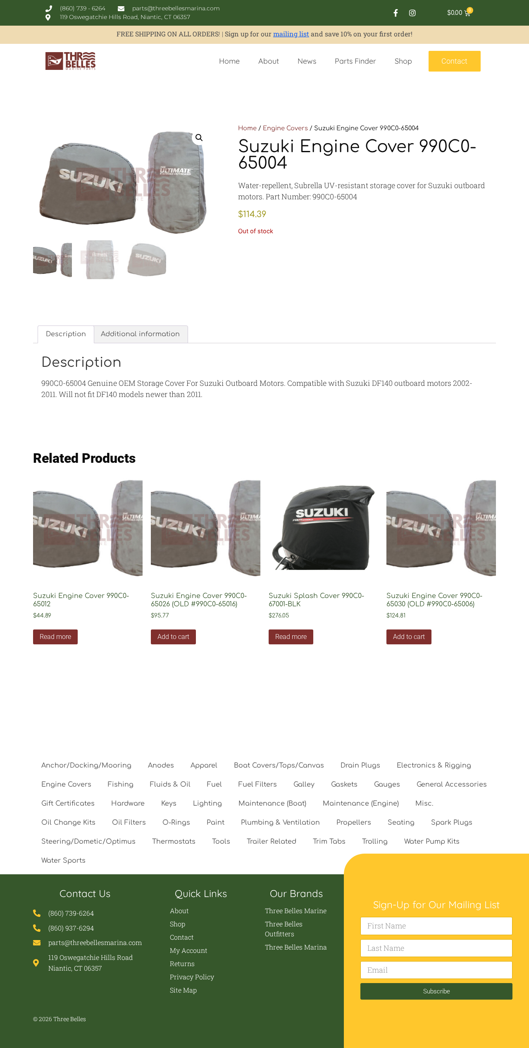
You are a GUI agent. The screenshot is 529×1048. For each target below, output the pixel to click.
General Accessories (452, 784)
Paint (215, 822)
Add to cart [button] (173, 637)
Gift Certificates (68, 803)
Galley (304, 784)
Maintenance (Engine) (361, 803)
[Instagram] (412, 12)
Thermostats (173, 841)
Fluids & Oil (170, 784)
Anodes (161, 765)
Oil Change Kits (68, 822)
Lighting (207, 803)
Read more (55, 637)
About (268, 61)
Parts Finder (355, 61)
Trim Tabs (329, 841)
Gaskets (344, 784)
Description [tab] (66, 334)
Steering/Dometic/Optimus (88, 841)
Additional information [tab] (140, 334)
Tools (221, 841)
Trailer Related (271, 841)
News (307, 61)
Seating (401, 822)
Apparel (204, 765)
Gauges (387, 784)
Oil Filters (129, 822)
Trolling (375, 841)
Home (229, 61)
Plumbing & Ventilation (280, 822)
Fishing (120, 784)
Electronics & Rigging (434, 765)
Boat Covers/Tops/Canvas (279, 765)
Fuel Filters (257, 784)
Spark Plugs (451, 822)
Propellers (353, 822)
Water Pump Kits (432, 841)
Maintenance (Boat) (272, 803)
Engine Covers (285, 128)
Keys (168, 803)
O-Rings (176, 822)
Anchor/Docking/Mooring (86, 765)
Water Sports (63, 860)
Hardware (128, 803)
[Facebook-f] (395, 12)
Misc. (424, 803)
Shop (403, 61)
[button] (199, 137)
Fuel (214, 784)
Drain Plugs (360, 765)
